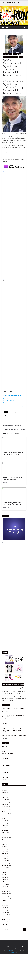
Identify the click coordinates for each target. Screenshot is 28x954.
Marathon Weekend (7, 54)
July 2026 (4, 790)
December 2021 (5, 919)
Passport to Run (7, 398)
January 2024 (5, 860)
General (3, 751)
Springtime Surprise (6, 772)
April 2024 (4, 853)
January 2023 (5, 889)
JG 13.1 (4, 402)
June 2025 (4, 820)
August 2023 (4, 872)
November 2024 (5, 837)
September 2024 (5, 842)
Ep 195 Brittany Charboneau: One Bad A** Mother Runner (12, 504)
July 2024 (4, 846)
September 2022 (5, 898)
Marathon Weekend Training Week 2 (13, 425)
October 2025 (5, 811)
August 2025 (4, 816)
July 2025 (4, 818)
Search (24, 929)
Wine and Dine (5, 779)
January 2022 (5, 917)
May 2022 (4, 907)
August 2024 (4, 844)
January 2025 (5, 832)
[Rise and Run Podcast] (3, 27)
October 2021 (5, 924)
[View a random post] (24, 27)
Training (21, 56)
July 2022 (4, 903)
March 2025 (4, 827)
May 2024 (4, 851)
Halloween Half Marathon (7, 753)
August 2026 (4, 788)
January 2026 (5, 804)
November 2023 (5, 865)
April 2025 (4, 825)
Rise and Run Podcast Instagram (10, 397)
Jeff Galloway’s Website (8, 400)
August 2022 (4, 900)
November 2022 (5, 893)
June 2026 (4, 792)
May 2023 (4, 879)
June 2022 (4, 905)
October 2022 (5, 896)
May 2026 (4, 795)
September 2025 (5, 813)
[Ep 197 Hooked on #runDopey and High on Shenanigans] (14, 438)
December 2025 (5, 806)
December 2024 (5, 835)
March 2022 (4, 912)
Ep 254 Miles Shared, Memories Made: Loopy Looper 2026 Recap (15, 3)
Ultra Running (5, 777)
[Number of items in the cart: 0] (14, 22)
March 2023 (4, 884)
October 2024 (5, 839)
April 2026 (4, 797)
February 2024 (5, 858)
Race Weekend (6, 56)
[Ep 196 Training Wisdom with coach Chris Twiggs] (14, 463)
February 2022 (5, 914)
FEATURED (4, 749)
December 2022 (5, 891)
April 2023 (4, 882)
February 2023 (5, 886)
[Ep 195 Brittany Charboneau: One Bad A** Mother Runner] (14, 488)
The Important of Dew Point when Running (13, 406)
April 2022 (4, 910)
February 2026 (5, 802)
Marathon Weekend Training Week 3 (15, 429)
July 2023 (4, 874)
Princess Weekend (6, 765)
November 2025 (5, 809)
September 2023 (5, 870)
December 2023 (5, 863)
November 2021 (5, 921)
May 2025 (4, 823)
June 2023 (4, 877)
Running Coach (14, 56)
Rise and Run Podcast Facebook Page (12, 395)
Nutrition (4, 760)
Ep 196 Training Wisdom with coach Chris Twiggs (12, 478)
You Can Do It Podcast (8, 404)
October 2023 (5, 867)
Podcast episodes (17, 54)
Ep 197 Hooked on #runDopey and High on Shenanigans (13, 453)
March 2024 (4, 856)
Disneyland (4, 746)
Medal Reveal (5, 758)
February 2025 (5, 830)
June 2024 (4, 849)
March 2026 (4, 799)
